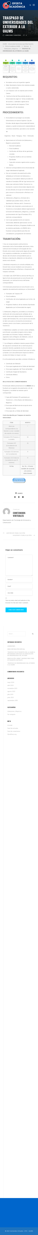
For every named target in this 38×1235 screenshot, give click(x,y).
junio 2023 (10, 697)
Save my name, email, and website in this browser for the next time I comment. (18, 601)
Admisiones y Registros (13, 35)
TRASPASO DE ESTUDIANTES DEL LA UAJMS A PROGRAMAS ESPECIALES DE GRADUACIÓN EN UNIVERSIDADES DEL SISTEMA (21, 654)
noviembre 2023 (12, 688)
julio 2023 (10, 694)
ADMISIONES (11, 646)
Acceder (9, 725)
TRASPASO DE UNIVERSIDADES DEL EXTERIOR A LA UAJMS (21, 664)
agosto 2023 (11, 691)
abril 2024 (10, 685)
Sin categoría (11, 714)
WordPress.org (11, 734)
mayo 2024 (10, 682)
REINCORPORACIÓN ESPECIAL (16, 649)
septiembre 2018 (12, 700)
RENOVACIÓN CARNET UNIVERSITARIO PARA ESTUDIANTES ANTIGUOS (20, 659)
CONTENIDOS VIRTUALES (19, 514)
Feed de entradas (12, 728)
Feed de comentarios (13, 731)
